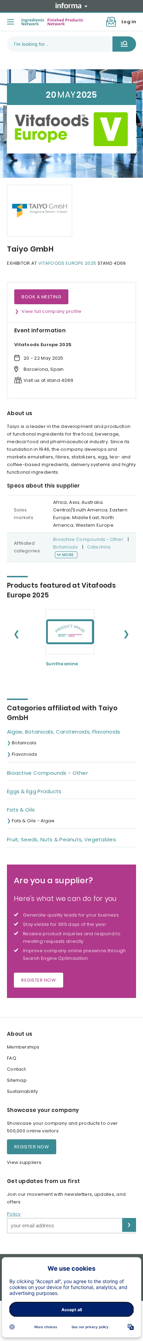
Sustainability (22, 1091)
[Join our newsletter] (111, 22)
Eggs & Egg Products (34, 791)
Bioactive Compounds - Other (88, 539)
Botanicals (65, 547)
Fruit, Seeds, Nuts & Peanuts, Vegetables (61, 839)
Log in (128, 21)
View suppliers (24, 1162)
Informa (71, 5)
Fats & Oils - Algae (33, 820)
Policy (14, 1214)
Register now (38, 980)
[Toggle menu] (10, 21)
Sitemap (17, 1080)
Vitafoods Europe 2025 (67, 263)
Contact (16, 1069)
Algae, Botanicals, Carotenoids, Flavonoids (63, 731)
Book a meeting (41, 296)
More (68, 555)
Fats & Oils (21, 809)
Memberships (23, 1047)
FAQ (11, 1058)
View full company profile (51, 311)
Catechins (99, 547)
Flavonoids (24, 754)
